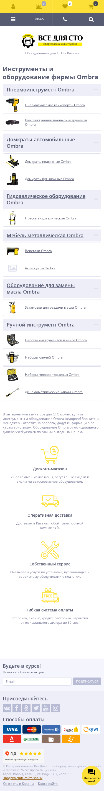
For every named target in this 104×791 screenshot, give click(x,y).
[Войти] (13, 6)
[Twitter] (36, 708)
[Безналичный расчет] (71, 739)
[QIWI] (91, 729)
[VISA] (12, 729)
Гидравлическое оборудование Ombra (46, 199)
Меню (39, 19)
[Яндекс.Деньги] (71, 729)
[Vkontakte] (7, 708)
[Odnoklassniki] (26, 708)
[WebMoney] (51, 729)
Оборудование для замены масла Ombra (41, 288)
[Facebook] (16, 708)
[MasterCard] (31, 729)
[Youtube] (46, 708)
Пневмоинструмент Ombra (40, 89)
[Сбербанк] (31, 739)
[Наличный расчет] (51, 739)
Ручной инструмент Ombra (41, 324)
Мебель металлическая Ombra (45, 235)
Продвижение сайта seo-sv (22, 778)
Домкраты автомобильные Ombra (41, 142)
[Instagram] (55, 708)
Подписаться (87, 681)
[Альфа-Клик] (12, 739)
